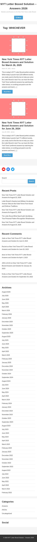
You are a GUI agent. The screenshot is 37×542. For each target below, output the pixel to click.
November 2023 (7, 414)
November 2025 (7, 325)
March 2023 (6, 444)
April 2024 (5, 396)
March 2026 (6, 310)
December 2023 (7, 411)
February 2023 (7, 448)
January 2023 (6, 452)
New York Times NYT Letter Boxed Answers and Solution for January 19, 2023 (17, 265)
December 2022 (7, 455)
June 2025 (5, 344)
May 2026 (5, 303)
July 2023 (5, 429)
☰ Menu (18, 17)
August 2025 (6, 336)
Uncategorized (7, 513)
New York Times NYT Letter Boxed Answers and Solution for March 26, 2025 (17, 62)
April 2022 (5, 485)
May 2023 (5, 437)
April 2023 (5, 440)
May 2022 (5, 481)
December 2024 (7, 366)
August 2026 (6, 292)
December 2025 (7, 321)
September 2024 (7, 377)
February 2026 (7, 314)
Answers (5, 506)
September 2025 (7, 333)
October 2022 (6, 463)
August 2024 (6, 381)
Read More (7, 91)
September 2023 (7, 422)
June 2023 (5, 433)
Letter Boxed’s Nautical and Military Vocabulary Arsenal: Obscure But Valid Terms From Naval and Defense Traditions (18, 203)
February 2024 (7, 403)
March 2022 (6, 489)
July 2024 (5, 385)
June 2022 (5, 478)
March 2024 (6, 399)
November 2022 (7, 459)
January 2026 (6, 318)
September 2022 (7, 466)
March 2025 (6, 355)
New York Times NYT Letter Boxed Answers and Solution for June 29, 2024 (17, 125)
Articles (4, 510)
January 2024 (6, 407)
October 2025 (6, 329)
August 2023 (6, 426)
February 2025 (7, 359)
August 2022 (6, 470)
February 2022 (7, 492)
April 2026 (5, 307)
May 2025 (5, 347)
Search (4, 178)
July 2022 (5, 474)
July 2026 (5, 295)
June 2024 (5, 388)
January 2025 (6, 362)
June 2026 (5, 299)
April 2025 (5, 351)
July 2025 (5, 340)
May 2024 (5, 392)
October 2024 (6, 373)
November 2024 (7, 370)
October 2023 (6, 418)
